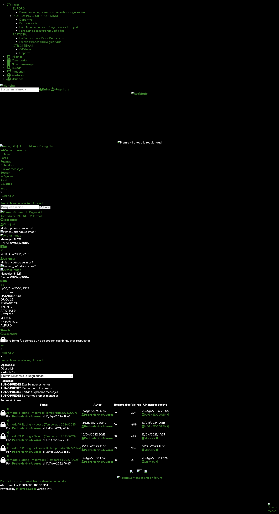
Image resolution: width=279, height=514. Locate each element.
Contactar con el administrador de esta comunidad (33, 481)
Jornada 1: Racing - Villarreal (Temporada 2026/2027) (41, 413)
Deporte (24, 53)
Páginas (16, 57)
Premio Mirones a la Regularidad (40, 42)
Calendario (19, 60)
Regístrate (62, 89)
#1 (1, 250)
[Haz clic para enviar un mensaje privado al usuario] (5, 246)
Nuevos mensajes (23, 64)
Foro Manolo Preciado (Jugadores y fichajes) (48, 27)
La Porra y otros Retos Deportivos (41, 38)
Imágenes (18, 71)
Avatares (17, 75)
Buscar (16, 68)
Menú (7, 154)
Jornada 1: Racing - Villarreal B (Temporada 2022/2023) (42, 460)
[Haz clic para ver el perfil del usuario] (2, 246)
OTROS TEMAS (23, 45)
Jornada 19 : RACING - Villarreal (21, 216)
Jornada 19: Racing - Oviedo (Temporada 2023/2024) (41, 436)
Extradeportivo (29, 23)
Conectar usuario (15, 150)
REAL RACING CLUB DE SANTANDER (37, 16)
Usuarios (17, 79)
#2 (2, 285)
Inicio (3, 188)
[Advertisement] (139, 118)
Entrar (47, 89)
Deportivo (26, 19)
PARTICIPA (20, 34)
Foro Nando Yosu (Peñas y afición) (41, 31)
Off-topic (25, 49)
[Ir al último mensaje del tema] (7, 409)
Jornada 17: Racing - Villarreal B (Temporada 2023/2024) (43, 448)
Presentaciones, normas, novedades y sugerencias (52, 12)
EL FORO (19, 8)
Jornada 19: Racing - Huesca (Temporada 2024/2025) (41, 424)
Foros (15, 5)
